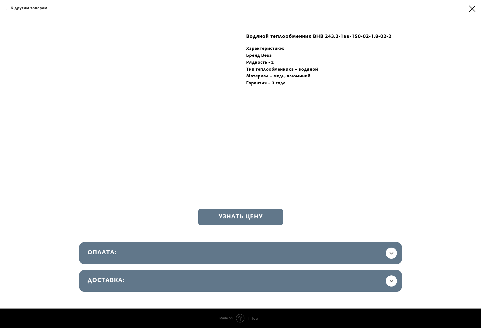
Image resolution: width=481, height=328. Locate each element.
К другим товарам (29, 8)
